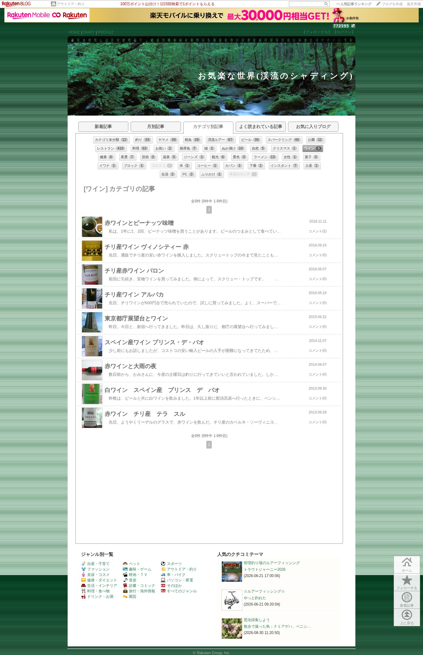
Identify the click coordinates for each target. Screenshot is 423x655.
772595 (341, 26)
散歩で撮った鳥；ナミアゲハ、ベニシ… (277, 626)
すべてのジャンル (182, 591)
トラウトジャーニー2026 (264, 569)
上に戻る (407, 623)
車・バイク (176, 574)
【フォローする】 (317, 32)
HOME (74, 32)
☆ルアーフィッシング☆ (264, 591)
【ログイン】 (344, 32)
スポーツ (174, 564)
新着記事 (407, 606)
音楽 (132, 580)
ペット (134, 564)
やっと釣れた (255, 598)
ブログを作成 (392, 4)
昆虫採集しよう (257, 620)
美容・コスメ (98, 574)
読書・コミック (142, 585)
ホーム (407, 570)
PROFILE (106, 32)
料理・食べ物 (98, 591)
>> (353, 4)
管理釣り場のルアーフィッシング (272, 563)
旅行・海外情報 (142, 591)
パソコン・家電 (180, 580)
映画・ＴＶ (138, 574)
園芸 (132, 596)
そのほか (174, 585)
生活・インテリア (102, 585)
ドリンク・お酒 (100, 596)
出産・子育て (98, 564)
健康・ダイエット (102, 580)
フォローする (407, 588)
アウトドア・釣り (71, 4)
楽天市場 (414, 4)
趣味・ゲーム (140, 569)
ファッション (98, 569)
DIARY (89, 32)
